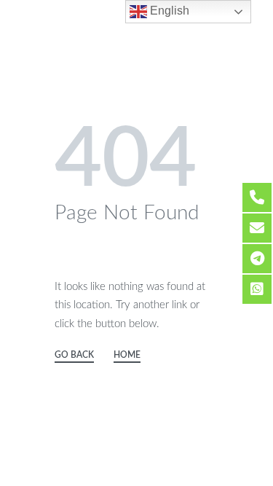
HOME (127, 354)
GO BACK (74, 354)
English (168, 10)
